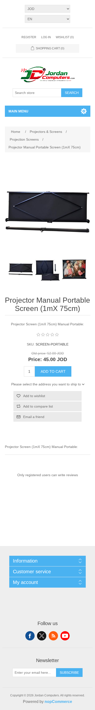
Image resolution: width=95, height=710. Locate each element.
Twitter (41, 635)
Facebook (30, 635)
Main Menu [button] (18, 111)
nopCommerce (58, 702)
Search (72, 93)
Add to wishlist (34, 396)
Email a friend (33, 417)
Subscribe (69, 672)
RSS (53, 635)
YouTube (65, 635)
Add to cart (53, 371)
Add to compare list (38, 406)
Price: (35, 359)
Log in (46, 37)
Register (28, 37)
